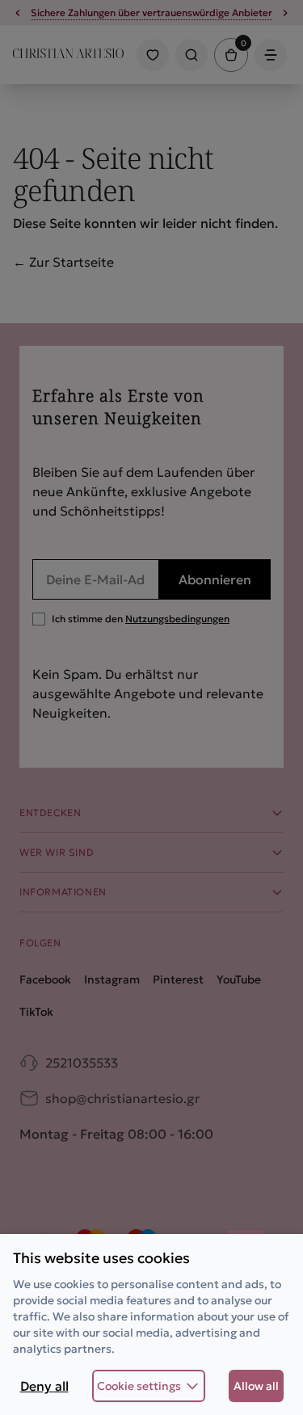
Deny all (44, 1386)
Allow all (256, 1386)
